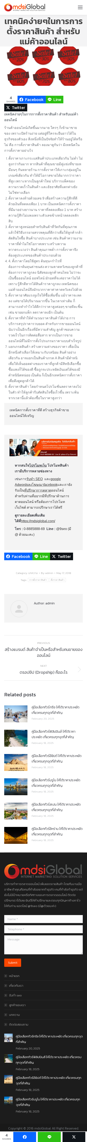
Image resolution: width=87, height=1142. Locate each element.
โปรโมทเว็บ (38, 465)
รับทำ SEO (34, 479)
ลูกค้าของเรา (17, 1005)
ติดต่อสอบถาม (18, 1024)
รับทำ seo (15, 995)
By (47, 573)
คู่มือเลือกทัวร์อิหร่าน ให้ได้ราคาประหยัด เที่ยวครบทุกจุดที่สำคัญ (57, 831)
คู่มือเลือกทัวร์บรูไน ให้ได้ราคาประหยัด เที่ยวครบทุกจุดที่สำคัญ (56, 782)
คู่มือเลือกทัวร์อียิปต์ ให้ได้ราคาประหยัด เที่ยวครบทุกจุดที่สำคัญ (57, 758)
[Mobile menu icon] (80, 7)
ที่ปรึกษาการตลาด (37, 490)
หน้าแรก (14, 975)
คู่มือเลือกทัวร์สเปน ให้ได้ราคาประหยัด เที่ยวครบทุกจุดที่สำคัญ (56, 807)
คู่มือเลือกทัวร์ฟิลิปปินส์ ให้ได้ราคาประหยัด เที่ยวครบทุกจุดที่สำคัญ (53, 734)
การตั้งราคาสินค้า (38, 580)
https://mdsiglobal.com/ (38, 521)
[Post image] (15, 713)
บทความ (33, 573)
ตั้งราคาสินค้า (57, 580)
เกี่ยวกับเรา (16, 985)
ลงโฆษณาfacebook (42, 484)
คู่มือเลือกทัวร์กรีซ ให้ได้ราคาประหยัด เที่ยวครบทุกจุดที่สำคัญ (55, 710)
